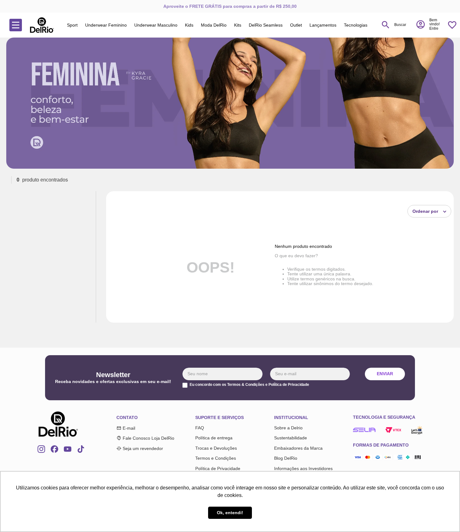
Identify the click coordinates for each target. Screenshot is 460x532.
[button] (428, 24)
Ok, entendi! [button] (230, 512)
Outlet (296, 25)
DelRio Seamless (266, 25)
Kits (237, 25)
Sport (72, 25)
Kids (189, 25)
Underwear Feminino (106, 25)
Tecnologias (355, 25)
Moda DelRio (214, 25)
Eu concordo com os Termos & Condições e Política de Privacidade (249, 385)
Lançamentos (322, 25)
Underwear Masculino (155, 25)
